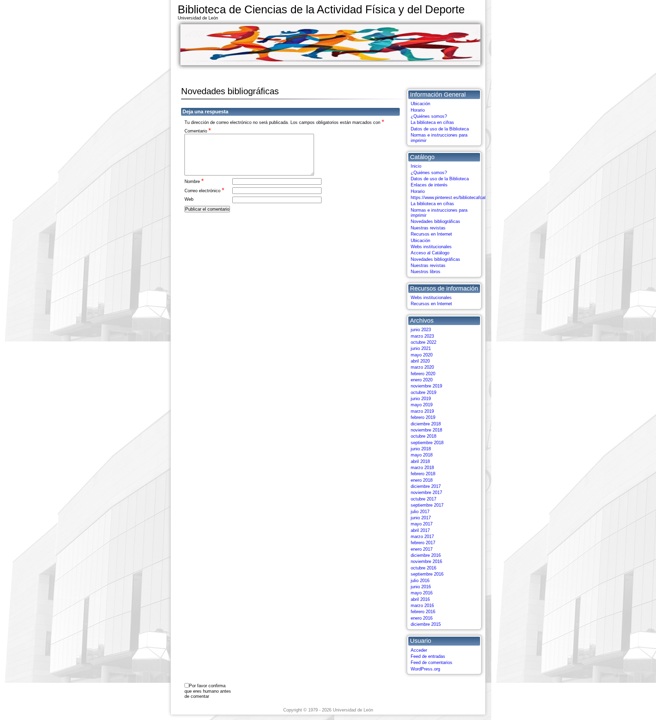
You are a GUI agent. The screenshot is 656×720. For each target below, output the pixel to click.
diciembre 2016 (426, 555)
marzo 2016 (422, 605)
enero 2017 (422, 549)
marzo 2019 (422, 411)
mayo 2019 (422, 404)
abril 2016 (420, 599)
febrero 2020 (423, 373)
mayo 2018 (422, 454)
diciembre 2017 (426, 486)
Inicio (416, 166)
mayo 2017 (422, 523)
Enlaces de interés (429, 184)
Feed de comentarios (431, 662)
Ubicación (420, 103)
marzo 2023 (422, 336)
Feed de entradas (428, 656)
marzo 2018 (422, 467)
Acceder (419, 650)
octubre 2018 (423, 436)
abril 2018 (420, 461)
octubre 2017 (423, 499)
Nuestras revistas (428, 227)
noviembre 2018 (426, 430)
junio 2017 (421, 517)
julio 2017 (420, 511)
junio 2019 (421, 398)
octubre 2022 (423, 342)
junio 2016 (421, 586)
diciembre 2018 (426, 423)
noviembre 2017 (426, 492)
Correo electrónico (204, 190)
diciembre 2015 (426, 624)
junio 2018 (421, 448)
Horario (418, 110)
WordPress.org (425, 669)
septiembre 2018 (427, 442)
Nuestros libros (425, 271)
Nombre (194, 181)
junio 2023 (421, 329)
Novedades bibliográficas (435, 221)
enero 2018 (422, 480)
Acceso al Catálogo (430, 252)
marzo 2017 (422, 536)
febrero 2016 (423, 611)
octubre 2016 (423, 567)
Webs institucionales (431, 246)
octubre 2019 (423, 392)
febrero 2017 (423, 542)
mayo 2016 (422, 592)
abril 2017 (420, 530)
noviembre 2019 (426, 386)
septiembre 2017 (427, 505)
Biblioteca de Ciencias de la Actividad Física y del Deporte (321, 9)
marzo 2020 (422, 367)
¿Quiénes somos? (429, 116)
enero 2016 (422, 618)
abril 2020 (420, 361)
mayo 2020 (422, 354)
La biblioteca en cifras (432, 122)
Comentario (197, 130)
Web (188, 199)
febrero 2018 (423, 473)
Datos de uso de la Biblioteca (440, 128)
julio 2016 (420, 580)
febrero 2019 (423, 417)
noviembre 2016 (426, 561)
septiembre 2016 (427, 574)
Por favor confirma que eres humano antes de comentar (207, 691)
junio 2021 (421, 348)
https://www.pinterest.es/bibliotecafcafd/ (450, 197)
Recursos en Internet (431, 234)
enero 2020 (422, 379)
